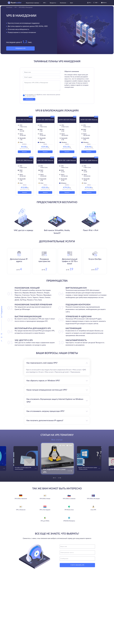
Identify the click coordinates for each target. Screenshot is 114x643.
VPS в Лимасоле (20, 509)
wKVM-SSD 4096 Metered (88, 119)
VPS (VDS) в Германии (21, 498)
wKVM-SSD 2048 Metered (45, 119)
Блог (71, 2)
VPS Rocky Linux (69, 509)
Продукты (53, 2)
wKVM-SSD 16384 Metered (67, 160)
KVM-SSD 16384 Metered (89, 160)
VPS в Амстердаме (45, 509)
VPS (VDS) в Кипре (45, 498)
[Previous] (54, 477)
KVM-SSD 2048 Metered (24, 160)
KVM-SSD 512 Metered (24, 119)
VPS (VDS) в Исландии (93, 498)
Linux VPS (93, 509)
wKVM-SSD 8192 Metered (67, 119)
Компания (63, 2)
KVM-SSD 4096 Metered (45, 160)
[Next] (59, 477)
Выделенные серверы (32, 2)
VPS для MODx (45, 520)
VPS (44, 2)
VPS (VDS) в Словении (69, 498)
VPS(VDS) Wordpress (69, 520)
